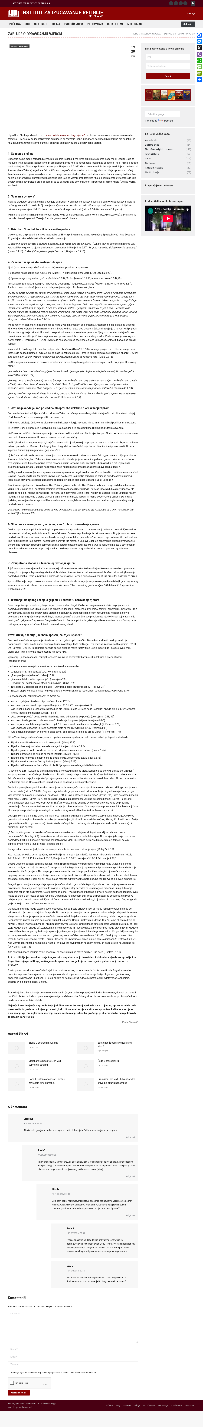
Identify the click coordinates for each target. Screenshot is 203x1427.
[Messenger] (199, 41)
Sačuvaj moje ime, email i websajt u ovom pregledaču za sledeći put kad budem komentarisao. (54, 1372)
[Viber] (199, 54)
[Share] (199, 79)
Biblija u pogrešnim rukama (43, 1042)
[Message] (199, 67)
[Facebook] (199, 35)
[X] (199, 48)
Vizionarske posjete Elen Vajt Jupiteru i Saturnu (45, 1062)
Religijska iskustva (19, 46)
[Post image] (16, 1048)
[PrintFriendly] (199, 73)
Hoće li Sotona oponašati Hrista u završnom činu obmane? (47, 1081)
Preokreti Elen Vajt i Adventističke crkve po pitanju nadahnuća (116, 1081)
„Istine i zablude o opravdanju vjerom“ (64, 135)
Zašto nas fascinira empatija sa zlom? (115, 1044)
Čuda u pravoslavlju (108, 1060)
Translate (168, 120)
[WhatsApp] (199, 60)
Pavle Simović (25, 1407)
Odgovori (130, 1137)
